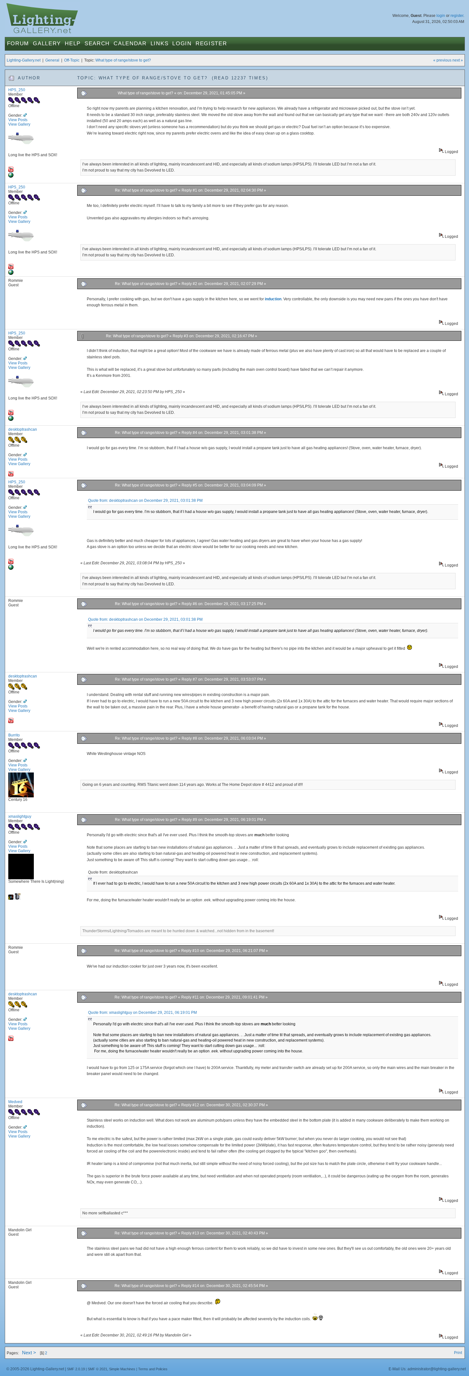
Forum (18, 43)
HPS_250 (16, 90)
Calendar (130, 43)
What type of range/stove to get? (123, 60)
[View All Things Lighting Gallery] (17, 898)
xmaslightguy (19, 816)
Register (211, 43)
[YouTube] (10, 170)
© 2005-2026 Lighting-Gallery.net (35, 1369)
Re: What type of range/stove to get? (146, 190)
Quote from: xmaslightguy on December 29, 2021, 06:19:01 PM (142, 1012)
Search (97, 43)
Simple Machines (122, 1369)
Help (73, 43)
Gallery (47, 43)
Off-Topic (71, 60)
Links (160, 43)
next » (457, 60)
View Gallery (19, 124)
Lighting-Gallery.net (24, 60)
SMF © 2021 (97, 1369)
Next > (29, 1352)
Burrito (14, 735)
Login (182, 43)
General (52, 60)
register (456, 15)
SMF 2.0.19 (76, 1369)
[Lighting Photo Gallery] (10, 176)
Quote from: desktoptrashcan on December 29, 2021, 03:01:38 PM (145, 500)
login (440, 15)
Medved (15, 1102)
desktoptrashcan (22, 429)
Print (458, 1352)
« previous (442, 60)
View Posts (17, 120)
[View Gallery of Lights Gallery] (10, 898)
